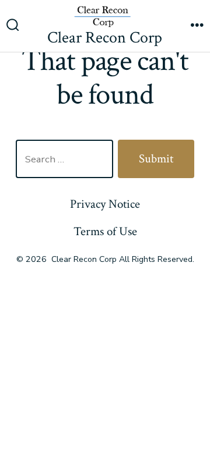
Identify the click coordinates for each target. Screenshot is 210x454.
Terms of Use (105, 231)
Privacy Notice (105, 204)
